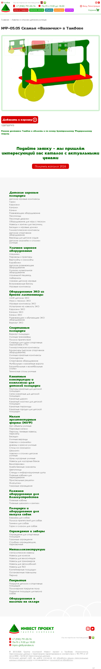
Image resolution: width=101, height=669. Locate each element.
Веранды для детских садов (23, 238)
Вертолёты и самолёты (21, 260)
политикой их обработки (61, 660)
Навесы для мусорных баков (24, 461)
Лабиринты (15, 278)
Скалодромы (16, 358)
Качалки (13, 207)
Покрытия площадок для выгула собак (25, 592)
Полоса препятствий (20, 340)
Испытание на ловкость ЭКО (24, 306)
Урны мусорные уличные (22, 458)
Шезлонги (14, 451)
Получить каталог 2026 (50, 166)
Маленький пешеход (20, 275)
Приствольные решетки (21, 480)
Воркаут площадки (19, 334)
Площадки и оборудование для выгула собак (24, 511)
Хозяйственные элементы (22, 467)
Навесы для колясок (19, 555)
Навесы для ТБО (17, 567)
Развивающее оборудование (24, 213)
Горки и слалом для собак (23, 526)
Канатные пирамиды (20, 406)
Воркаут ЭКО (16, 323)
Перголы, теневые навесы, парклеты (23, 432)
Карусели (14, 205)
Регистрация (94, 6)
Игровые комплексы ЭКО (22, 304)
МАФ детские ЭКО (19, 298)
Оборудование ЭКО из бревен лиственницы (26, 293)
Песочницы (15, 216)
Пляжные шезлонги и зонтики (24, 503)
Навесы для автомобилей (22, 564)
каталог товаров (21, 10)
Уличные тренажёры (20, 337)
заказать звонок (37, 10)
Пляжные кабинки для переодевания (20, 476)
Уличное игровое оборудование (22, 249)
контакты (69, 10)
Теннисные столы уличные (22, 371)
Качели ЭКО (15, 315)
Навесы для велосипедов (22, 558)
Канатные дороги (18, 399)
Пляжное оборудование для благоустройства (24, 494)
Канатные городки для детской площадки (25, 410)
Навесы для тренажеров (22, 561)
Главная (5, 20)
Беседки (13, 436)
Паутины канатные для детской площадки (25, 390)
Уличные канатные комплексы (25, 355)
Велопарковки (16, 464)
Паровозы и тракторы (20, 257)
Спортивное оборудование (23, 361)
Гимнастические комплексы (24, 230)
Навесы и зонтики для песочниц (25, 224)
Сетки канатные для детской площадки (24, 395)
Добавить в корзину (17, 120)
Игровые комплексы (20, 286)
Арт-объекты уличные (20, 426)
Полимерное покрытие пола (24, 588)
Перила (13, 575)
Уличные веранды (18, 439)
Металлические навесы (21, 553)
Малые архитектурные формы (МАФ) (22, 419)
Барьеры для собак (19, 518)
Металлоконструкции (27, 549)
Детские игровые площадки (23, 194)
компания (59, 10)
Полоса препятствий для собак (25, 520)
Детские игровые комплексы (24, 199)
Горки (12, 202)
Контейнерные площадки (22, 570)
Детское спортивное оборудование (20, 234)
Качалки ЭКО (16, 312)
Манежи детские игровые (22, 281)
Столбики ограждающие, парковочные (22, 543)
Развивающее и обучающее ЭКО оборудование (27, 319)
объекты (49, 10)
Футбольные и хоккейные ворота (26, 364)
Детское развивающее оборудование (21, 266)
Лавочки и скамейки (20, 442)
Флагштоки (15, 483)
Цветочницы (15, 470)
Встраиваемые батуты (21, 284)
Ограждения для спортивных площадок (24, 535)
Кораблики (15, 262)
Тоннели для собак (19, 523)
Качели (13, 210)
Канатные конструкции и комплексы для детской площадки (24, 381)
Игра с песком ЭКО (20, 301)
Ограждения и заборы (27, 531)
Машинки (14, 254)
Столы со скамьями (19, 448)
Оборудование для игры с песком (27, 221)
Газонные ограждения (20, 486)
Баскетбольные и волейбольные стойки (26, 367)
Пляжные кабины (18, 500)
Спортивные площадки (19, 329)
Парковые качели (18, 429)
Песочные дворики (19, 219)
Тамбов (6, 2)
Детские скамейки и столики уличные (24, 241)
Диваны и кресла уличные (22, 445)
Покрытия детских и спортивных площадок (25, 585)
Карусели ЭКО (17, 309)
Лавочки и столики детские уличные (29, 20)
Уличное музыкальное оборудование (20, 271)
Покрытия (17, 580)
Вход (85, 6)
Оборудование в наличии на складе (24, 600)
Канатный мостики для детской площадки (25, 403)
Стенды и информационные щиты (27, 472)
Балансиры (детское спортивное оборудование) (26, 351)
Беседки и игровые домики (23, 227)
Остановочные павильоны (22, 572)
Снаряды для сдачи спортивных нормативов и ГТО (25, 343)
